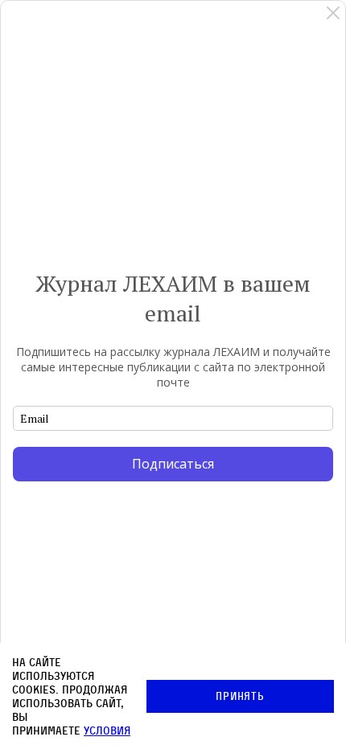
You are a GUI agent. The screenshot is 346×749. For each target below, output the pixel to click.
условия (107, 730)
